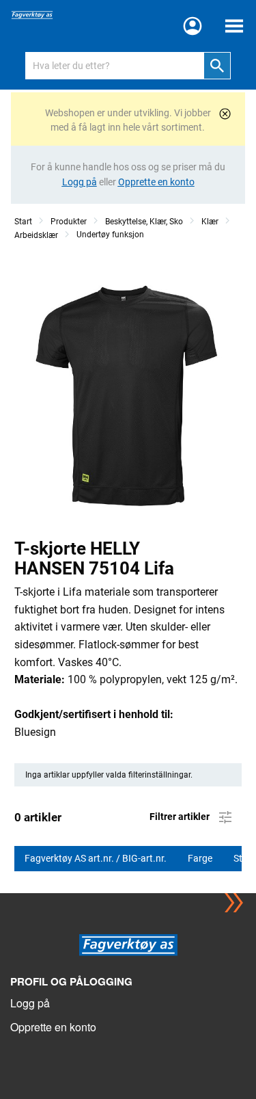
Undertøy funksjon (110, 234)
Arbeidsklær (36, 235)
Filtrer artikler (181, 815)
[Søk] (217, 65)
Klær (209, 221)
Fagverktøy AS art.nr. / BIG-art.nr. (97, 858)
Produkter (69, 221)
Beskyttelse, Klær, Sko (144, 221)
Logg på (30, 1003)
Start (23, 221)
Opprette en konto (53, 1027)
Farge (201, 858)
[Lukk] (224, 113)
